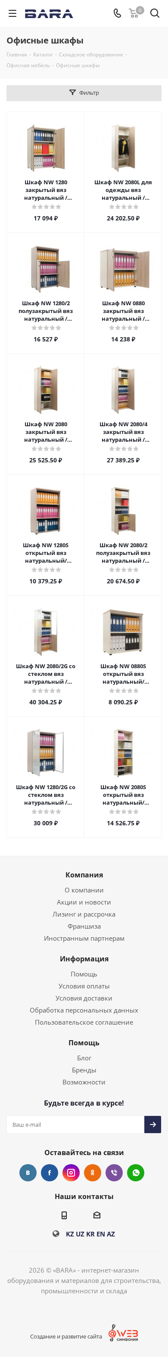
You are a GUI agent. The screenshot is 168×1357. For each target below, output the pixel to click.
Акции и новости (84, 902)
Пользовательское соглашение (84, 1022)
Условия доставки (84, 998)
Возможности (84, 1082)
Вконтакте (28, 1172)
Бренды (84, 1070)
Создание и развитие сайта (66, 1336)
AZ (111, 1234)
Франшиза (84, 926)
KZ (70, 1234)
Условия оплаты (84, 986)
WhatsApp (135, 1172)
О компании (84, 890)
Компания (84, 875)
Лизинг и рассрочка (84, 914)
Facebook (49, 1172)
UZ (80, 1234)
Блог (84, 1057)
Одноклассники (92, 1172)
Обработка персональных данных (84, 1010)
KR (90, 1234)
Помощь (84, 974)
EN (100, 1234)
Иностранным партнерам (84, 938)
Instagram (71, 1172)
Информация (84, 959)
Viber (114, 1172)
